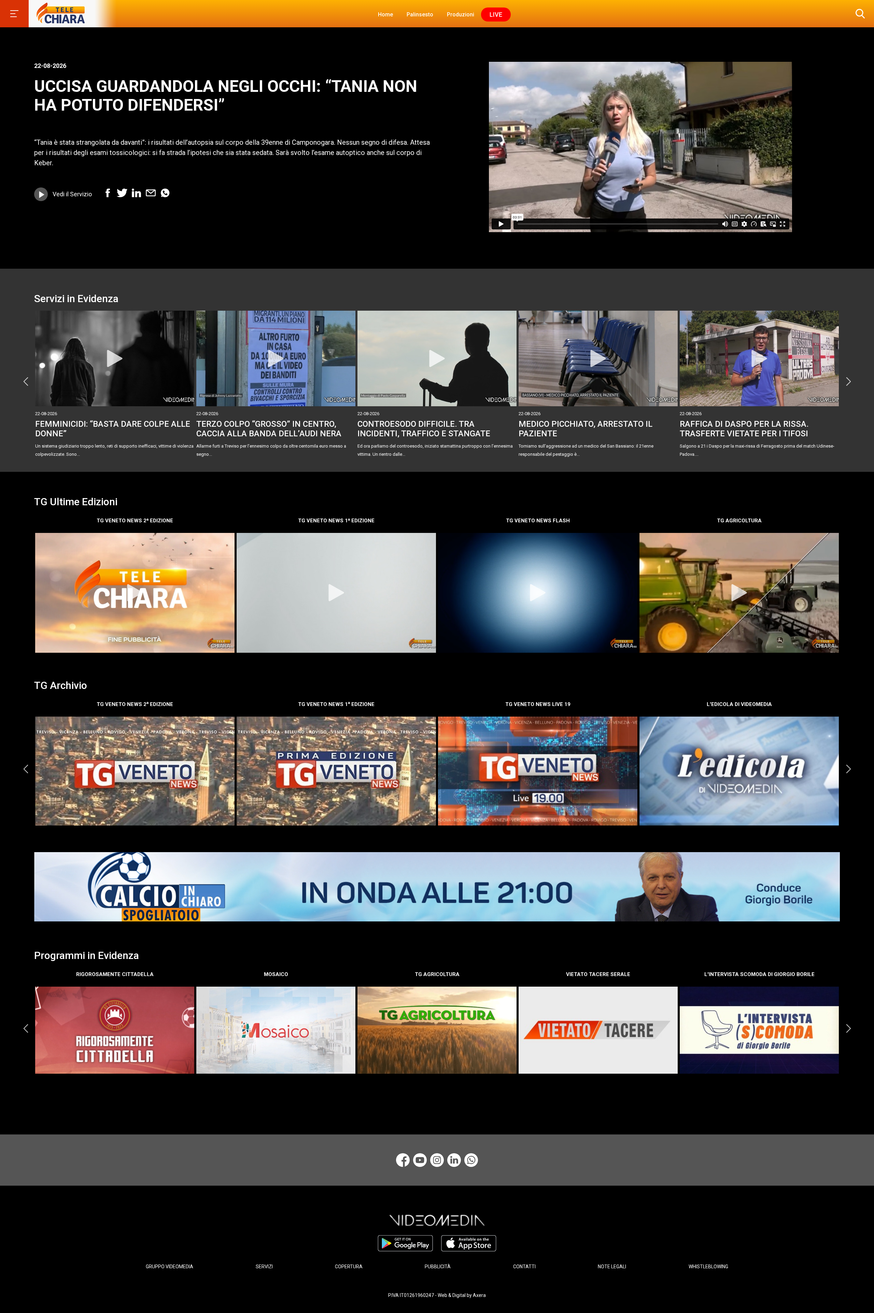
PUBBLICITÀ (438, 1266)
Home (385, 14)
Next (848, 381)
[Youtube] (419, 1160)
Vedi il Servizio (72, 194)
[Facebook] (402, 1160)
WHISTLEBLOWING (708, 1266)
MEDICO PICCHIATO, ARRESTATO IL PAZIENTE (585, 429)
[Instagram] (437, 1160)
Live (496, 14)
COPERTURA (349, 1266)
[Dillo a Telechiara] (471, 1160)
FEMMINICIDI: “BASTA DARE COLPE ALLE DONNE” (112, 429)
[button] (859, 14)
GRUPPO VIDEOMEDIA (169, 1266)
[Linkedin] (454, 1160)
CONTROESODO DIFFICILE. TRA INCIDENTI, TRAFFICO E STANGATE (423, 429)
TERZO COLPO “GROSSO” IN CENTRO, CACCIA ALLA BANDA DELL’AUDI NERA (268, 429)
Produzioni (460, 14)
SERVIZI (264, 1266)
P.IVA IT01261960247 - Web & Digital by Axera (437, 1295)
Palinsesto (420, 14)
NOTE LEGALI (612, 1266)
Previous (25, 381)
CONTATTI (524, 1266)
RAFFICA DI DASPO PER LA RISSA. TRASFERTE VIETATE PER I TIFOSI (744, 429)
